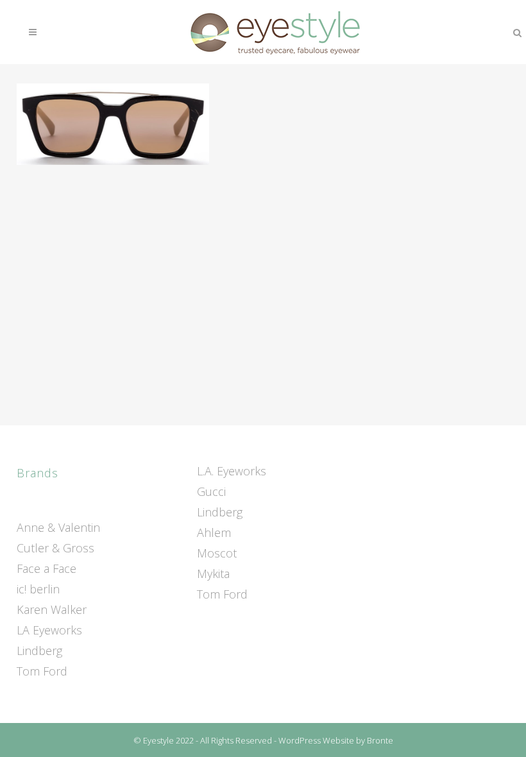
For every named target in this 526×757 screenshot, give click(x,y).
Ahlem (214, 532)
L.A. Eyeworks (231, 471)
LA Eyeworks (49, 630)
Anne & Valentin (58, 527)
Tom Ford (42, 671)
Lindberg (39, 650)
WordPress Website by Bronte (335, 740)
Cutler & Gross (55, 548)
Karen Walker (52, 609)
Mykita (213, 573)
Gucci (211, 491)
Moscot (217, 553)
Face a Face (46, 568)
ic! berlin (38, 589)
